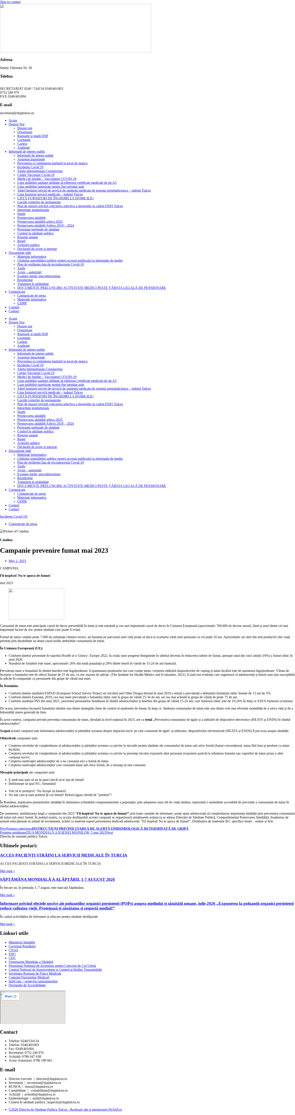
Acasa (13, 120)
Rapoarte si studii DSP (32, 136)
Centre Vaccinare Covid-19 (35, 175)
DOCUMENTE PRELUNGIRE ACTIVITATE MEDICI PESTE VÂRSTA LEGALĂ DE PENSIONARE (91, 288)
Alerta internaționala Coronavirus (40, 171)
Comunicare (17, 291)
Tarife (21, 268)
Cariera (22, 144)
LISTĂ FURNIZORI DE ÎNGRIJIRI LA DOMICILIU (55, 198)
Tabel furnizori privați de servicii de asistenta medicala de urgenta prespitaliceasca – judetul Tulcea (84, 190)
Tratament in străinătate (33, 284)
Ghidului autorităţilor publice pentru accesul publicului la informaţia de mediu (70, 260)
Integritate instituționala (33, 210)
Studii (21, 214)
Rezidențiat (25, 280)
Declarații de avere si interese (37, 249)
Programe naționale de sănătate (38, 229)
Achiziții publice (28, 245)
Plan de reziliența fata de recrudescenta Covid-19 (50, 264)
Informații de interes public (27, 151)
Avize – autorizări (29, 272)
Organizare (24, 132)
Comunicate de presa (31, 295)
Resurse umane (27, 237)
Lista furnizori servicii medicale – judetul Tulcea (50, 194)
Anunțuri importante (31, 159)
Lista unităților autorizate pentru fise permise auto (50, 186)
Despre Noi (16, 124)
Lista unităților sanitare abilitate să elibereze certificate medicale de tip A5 (67, 182)
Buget (21, 241)
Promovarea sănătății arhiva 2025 (40, 221)
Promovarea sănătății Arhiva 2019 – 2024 (45, 225)
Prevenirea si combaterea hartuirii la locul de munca (52, 163)
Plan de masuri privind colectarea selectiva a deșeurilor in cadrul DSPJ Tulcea (70, 206)
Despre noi (24, 128)
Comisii (14, 307)
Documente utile (20, 253)
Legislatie (23, 140)
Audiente (23, 147)
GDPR (22, 303)
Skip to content (10, 2)
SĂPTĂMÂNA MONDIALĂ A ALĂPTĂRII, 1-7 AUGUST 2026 (57, 879)
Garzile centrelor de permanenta (39, 202)
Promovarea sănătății (31, 217)
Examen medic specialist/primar (38, 276)
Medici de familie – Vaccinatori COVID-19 (46, 179)
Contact (14, 311)
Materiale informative (31, 256)
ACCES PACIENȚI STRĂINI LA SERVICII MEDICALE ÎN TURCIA (63, 855)
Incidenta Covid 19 (30, 167)
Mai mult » (7, 871)
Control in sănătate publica (35, 233)
